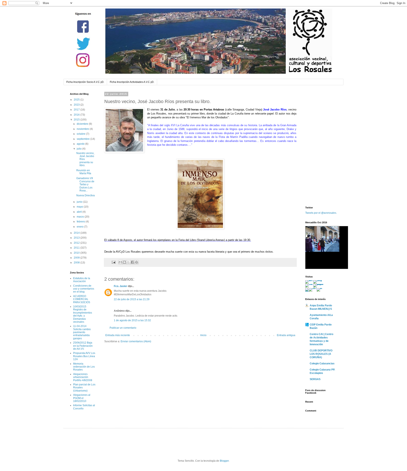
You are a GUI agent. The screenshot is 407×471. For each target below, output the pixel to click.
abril (79, 211)
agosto (81, 143)
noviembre (83, 128)
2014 (77, 232)
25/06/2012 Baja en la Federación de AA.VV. (83, 345)
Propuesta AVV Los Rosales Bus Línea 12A (84, 356)
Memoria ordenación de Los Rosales (84, 366)
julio (79, 148)
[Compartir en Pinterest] (136, 262)
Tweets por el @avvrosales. (321, 212)
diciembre (83, 123)
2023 (77, 104)
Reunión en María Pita (83, 172)
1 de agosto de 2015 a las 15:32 (132, 320)
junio (80, 201)
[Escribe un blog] (124, 262)
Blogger (224, 460)
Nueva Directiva (85, 195)
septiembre (83, 138)
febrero (81, 221)
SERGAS (315, 379)
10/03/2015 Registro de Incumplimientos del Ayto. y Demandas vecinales (82, 314)
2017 (77, 109)
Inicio (203, 335)
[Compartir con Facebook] (132, 262)
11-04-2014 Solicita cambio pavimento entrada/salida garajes (82, 332)
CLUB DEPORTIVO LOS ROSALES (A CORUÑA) (321, 354)
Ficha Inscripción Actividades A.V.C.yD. (132, 82)
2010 (77, 252)
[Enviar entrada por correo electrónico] (113, 262)
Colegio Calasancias (322, 363)
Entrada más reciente (117, 335)
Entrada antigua (286, 335)
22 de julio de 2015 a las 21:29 (131, 299)
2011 (77, 247)
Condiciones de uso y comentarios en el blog (83, 288)
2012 (77, 242)
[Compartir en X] (128, 262)
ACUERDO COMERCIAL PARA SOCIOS (81, 299)
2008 (77, 262)
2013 (77, 237)
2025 (77, 99)
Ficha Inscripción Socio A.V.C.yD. (85, 82)
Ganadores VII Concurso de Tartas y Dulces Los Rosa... (85, 184)
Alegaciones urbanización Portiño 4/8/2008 (82, 377)
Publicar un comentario (123, 327)
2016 (77, 114)
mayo (80, 206)
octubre (81, 133)
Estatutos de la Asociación (81, 280)
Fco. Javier (120, 286)
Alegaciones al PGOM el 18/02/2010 (81, 398)
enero (80, 226)
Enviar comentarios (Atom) (136, 341)
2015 (77, 119)
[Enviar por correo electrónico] (120, 262)
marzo (81, 216)
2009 (77, 257)
